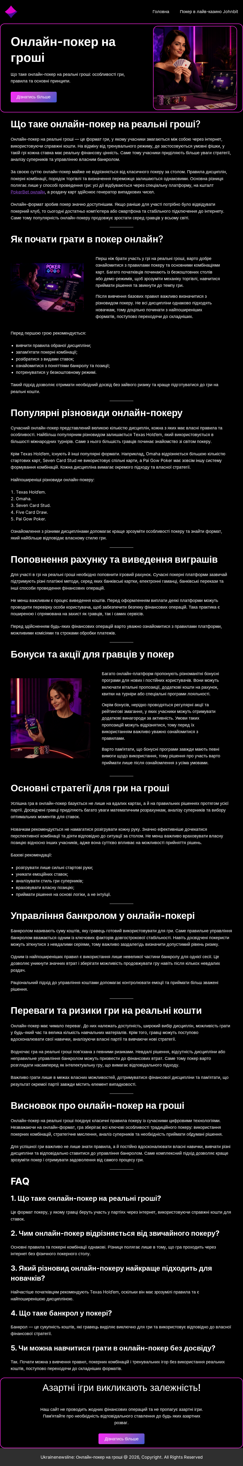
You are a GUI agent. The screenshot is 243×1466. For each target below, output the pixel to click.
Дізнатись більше (34, 96)
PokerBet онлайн (28, 191)
